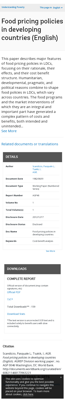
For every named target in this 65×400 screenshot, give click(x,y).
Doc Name (11, 231)
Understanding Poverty (13, 7)
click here (28, 394)
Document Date (14, 178)
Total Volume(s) (14, 209)
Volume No (12, 202)
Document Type (14, 186)
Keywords (11, 241)
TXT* (10, 299)
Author (9, 166)
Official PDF (13, 292)
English (56, 7)
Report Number (14, 195)
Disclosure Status (15, 224)
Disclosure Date (14, 217)
